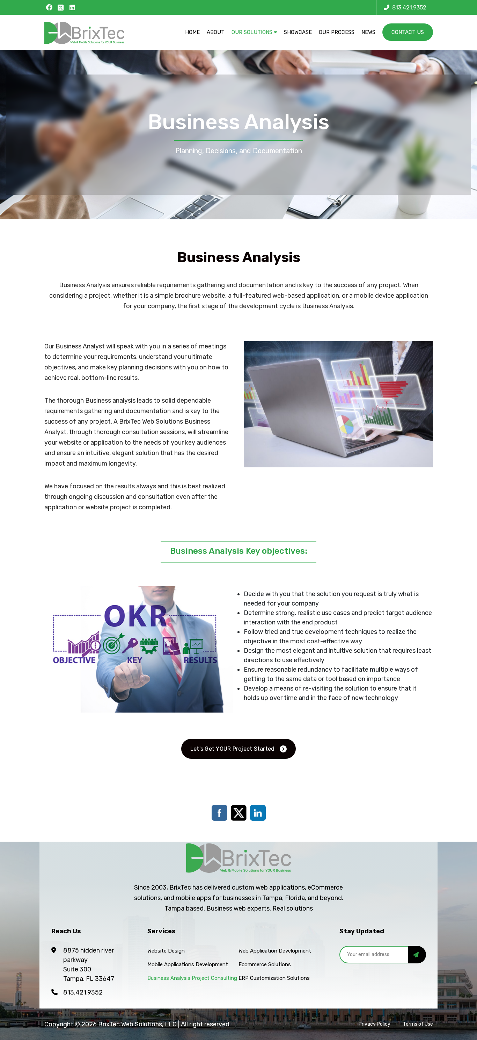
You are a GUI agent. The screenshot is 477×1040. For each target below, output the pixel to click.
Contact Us (407, 32)
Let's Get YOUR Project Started (232, 748)
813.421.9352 (83, 992)
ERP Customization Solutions (274, 978)
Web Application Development (275, 951)
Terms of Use (418, 1024)
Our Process (336, 32)
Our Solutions (253, 32)
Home (192, 32)
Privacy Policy (374, 1024)
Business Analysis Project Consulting (192, 978)
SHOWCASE (298, 32)
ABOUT (216, 32)
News (368, 32)
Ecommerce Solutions (265, 964)
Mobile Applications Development (187, 964)
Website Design (166, 951)
